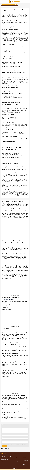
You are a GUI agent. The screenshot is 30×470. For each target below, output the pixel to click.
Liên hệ (24, 464)
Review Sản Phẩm (25, 460)
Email (2, 437)
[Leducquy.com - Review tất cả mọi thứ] (15, 1)
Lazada (17, 457)
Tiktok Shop (17, 461)
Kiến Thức (7, 4)
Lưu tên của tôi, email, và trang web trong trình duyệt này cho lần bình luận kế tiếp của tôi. (15, 444)
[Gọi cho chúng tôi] (5, 460)
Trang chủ (2, 4)
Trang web (3, 440)
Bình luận (3, 427)
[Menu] (1, 2)
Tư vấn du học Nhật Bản (13, 4)
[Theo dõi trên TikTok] (3, 460)
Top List (9, 457)
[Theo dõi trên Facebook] (1, 460)
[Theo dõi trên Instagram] (2, 460)
